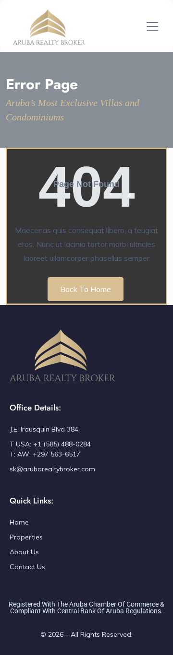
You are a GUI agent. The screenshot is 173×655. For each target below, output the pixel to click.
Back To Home (85, 289)
